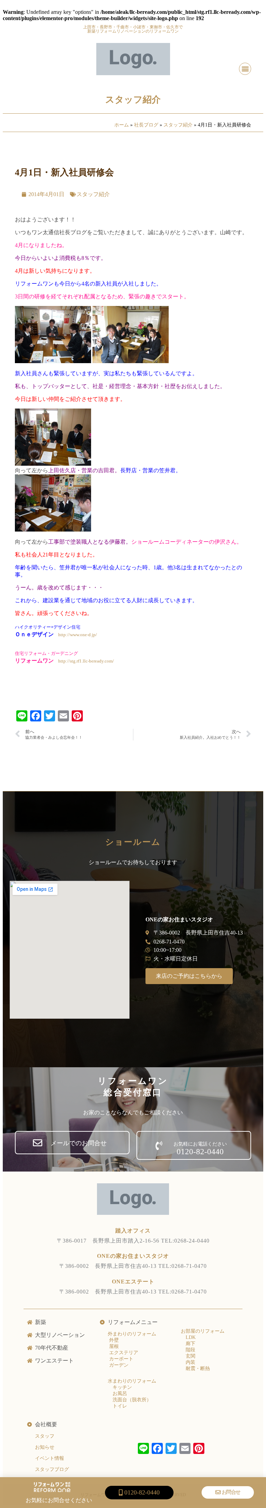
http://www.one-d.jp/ (77, 634)
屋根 (113, 1346)
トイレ (120, 1406)
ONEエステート (133, 1282)
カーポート (120, 1358)
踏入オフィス (133, 1231)
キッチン (122, 1387)
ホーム (121, 125)
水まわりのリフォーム (132, 1381)
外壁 (113, 1340)
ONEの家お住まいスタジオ (133, 1256)
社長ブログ (146, 125)
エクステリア (123, 1352)
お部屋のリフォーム (202, 1331)
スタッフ (44, 1436)
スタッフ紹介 (133, 100)
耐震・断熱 (198, 1368)
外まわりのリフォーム (132, 1333)
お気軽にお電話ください (200, 1144)
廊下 (190, 1343)
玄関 (190, 1356)
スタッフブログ (52, 1469)
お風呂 (120, 1393)
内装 (190, 1362)
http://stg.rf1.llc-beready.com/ (86, 661)
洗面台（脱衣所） (132, 1399)
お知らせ (44, 1447)
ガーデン (118, 1365)
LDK (191, 1337)
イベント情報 (49, 1458)
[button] (245, 69)
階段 (190, 1349)
